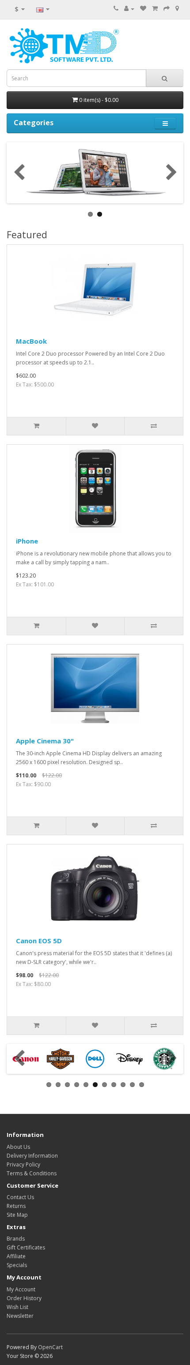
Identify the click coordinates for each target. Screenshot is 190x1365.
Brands (16, 1238)
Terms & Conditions (32, 1173)
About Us (18, 1147)
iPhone (27, 540)
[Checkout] (166, 8)
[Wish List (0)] (143, 8)
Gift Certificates (26, 1247)
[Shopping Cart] (155, 8)
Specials (17, 1265)
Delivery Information (32, 1155)
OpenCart (50, 1347)
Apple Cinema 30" (45, 740)
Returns (16, 1206)
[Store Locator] (177, 8)
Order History (24, 1298)
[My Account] (129, 8)
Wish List (17, 1307)
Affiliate (16, 1256)
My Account (21, 1289)
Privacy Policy (23, 1164)
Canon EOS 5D (39, 940)
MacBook (31, 341)
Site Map (17, 1215)
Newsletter (20, 1316)
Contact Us (20, 1197)
